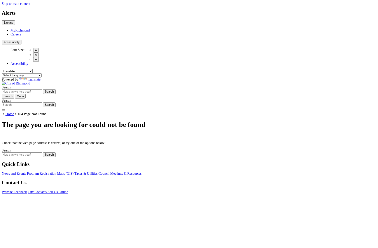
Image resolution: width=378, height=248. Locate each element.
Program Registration (41, 173)
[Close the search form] (3, 110)
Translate (34, 79)
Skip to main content (16, 3)
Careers (15, 34)
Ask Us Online (57, 192)
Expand (8, 22)
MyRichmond (20, 30)
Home (9, 114)
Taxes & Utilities (86, 173)
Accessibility (12, 42)
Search (6, 87)
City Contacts (37, 192)
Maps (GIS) (65, 173)
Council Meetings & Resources (120, 173)
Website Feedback (14, 192)
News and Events (14, 173)
